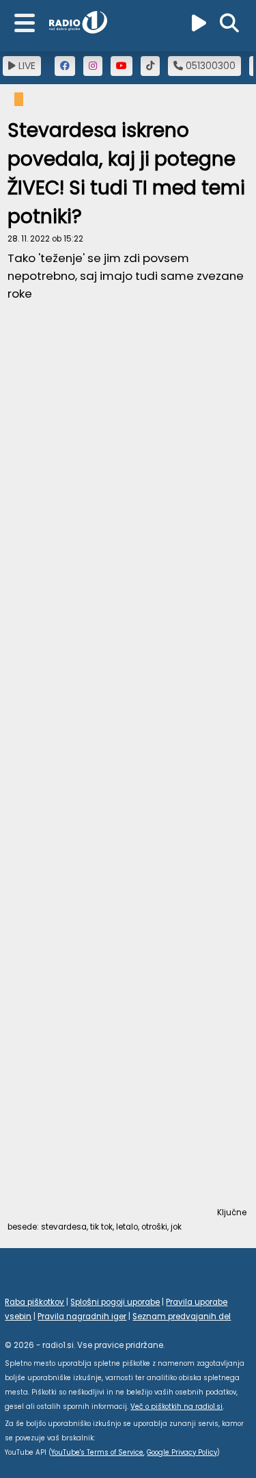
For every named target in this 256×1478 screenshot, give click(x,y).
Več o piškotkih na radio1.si (176, 1406)
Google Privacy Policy (182, 1452)
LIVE (25, 66)
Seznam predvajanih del (181, 1316)
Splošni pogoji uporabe (115, 1302)
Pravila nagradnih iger (82, 1316)
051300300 (209, 66)
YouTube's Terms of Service (97, 1452)
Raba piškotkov (34, 1302)
